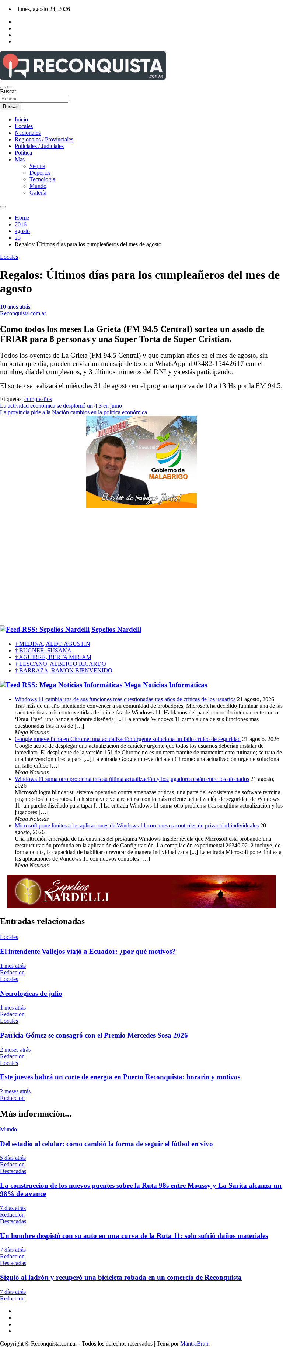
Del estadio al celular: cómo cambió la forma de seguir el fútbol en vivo (106, 1144)
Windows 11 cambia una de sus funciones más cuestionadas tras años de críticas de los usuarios (125, 699)
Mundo (37, 186)
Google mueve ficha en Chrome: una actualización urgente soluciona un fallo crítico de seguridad (128, 739)
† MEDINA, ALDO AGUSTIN (52, 644)
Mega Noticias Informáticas (165, 685)
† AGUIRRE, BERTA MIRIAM (53, 657)
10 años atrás (15, 307)
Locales (24, 126)
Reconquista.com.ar (23, 313)
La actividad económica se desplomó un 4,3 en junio (61, 405)
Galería (37, 192)
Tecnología (42, 179)
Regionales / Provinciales (44, 139)
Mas (20, 159)
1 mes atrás (13, 966)
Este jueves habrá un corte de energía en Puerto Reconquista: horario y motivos (120, 1077)
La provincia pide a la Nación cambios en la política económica (73, 412)
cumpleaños (38, 399)
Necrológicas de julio (31, 993)
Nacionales (28, 133)
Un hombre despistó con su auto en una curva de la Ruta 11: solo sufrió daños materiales (134, 1236)
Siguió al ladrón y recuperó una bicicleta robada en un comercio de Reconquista (121, 1277)
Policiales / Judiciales (39, 146)
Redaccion (12, 972)
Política (23, 153)
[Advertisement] (141, 567)
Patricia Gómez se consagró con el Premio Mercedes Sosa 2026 (94, 1035)
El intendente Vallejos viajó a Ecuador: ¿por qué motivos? (88, 951)
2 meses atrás (15, 1049)
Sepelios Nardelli (116, 629)
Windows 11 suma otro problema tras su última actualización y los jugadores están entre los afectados (132, 779)
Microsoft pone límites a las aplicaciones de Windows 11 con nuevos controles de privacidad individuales (137, 825)
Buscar (8, 91)
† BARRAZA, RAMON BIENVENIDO (63, 670)
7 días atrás (13, 1208)
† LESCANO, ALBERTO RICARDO (60, 664)
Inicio (21, 119)
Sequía (37, 166)
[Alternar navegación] (3, 87)
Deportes (39, 172)
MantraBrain (195, 1343)
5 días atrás (13, 1158)
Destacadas (13, 1171)
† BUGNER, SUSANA (43, 650)
